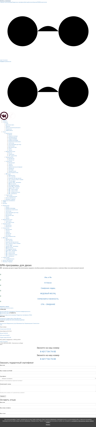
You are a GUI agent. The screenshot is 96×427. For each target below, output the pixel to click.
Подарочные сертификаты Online (24, 315)
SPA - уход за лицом (13, 189)
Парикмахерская (9, 157)
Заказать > (3, 396)
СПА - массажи (11, 176)
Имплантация (11, 162)
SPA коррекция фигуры (13, 185)
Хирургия (10, 165)
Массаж (10, 153)
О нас (5, 2)
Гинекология (11, 154)
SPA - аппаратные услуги (14, 192)
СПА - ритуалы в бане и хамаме (15, 179)
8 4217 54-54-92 (3, 60)
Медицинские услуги (10, 151)
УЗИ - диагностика (12, 155)
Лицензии (35, 2)
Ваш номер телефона (5, 407)
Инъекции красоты (12, 137)
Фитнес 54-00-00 (4, 333)
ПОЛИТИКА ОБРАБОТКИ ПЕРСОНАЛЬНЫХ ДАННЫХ (12, 320)
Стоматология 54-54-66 (5, 329)
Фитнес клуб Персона (11, 197)
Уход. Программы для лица (14, 144)
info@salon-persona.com (5, 61)
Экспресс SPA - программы (14, 182)
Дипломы (6, 311)
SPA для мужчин (12, 183)
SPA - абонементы (12, 193)
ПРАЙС (38, 2)
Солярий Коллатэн (12, 196)
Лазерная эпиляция (13, 136)
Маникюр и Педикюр (10, 199)
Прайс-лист (2, 315)
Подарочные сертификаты (18, 2)
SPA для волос (11, 175)
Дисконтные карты (10, 124)
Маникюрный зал (20, 323)
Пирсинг (10, 150)
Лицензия (8, 126)
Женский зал (11, 158)
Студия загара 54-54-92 (5, 337)
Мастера (26, 2)
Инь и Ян (48, 277)
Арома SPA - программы (14, 186)
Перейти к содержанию (5, 0)
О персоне (5, 122)
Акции (10, 2)
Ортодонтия (11, 168)
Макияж (10, 134)
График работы (9, 130)
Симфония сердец (48, 288)
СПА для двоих (11, 181)
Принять (48, 424)
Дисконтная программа (11, 315)
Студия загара (9, 195)
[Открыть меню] (1, 51)
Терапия (10, 164)
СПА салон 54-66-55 (4, 335)
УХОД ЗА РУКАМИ (12, 139)
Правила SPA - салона (13, 188)
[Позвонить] (11, 115)
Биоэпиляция (11, 146)
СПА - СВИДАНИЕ (48, 304)
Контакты (30, 2)
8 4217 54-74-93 (48, 351)
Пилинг (10, 148)
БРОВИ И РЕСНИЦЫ (13, 140)
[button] (48, 50)
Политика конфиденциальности (23, 311)
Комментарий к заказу (5, 384)
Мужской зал (11, 160)
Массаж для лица (12, 147)
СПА (1, 324)
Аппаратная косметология (14, 141)
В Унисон (48, 282)
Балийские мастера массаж (14, 178)
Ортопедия (11, 169)
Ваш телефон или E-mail (6, 370)
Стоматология (9, 161)
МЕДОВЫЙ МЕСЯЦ (48, 293)
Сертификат (3, 376)
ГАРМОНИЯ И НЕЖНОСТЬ (48, 299)
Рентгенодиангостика (13, 172)
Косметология (43, 2)
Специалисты (9, 129)
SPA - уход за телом (13, 190)
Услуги (7, 2)
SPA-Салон (8, 174)
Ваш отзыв (2, 413)
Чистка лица (11, 143)
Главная (2, 2)
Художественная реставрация (15, 167)
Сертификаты (12, 311)
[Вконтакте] (4, 115)
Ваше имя (2, 365)
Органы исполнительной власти (13, 127)
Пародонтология (12, 171)
